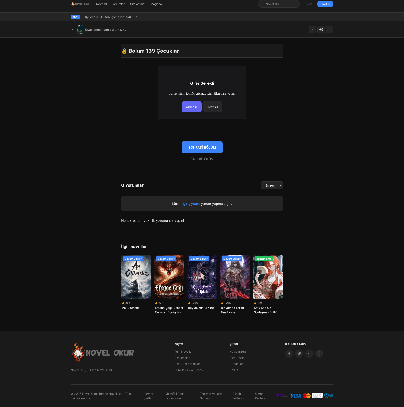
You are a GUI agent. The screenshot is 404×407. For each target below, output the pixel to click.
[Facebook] (289, 353)
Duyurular (236, 364)
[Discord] (309, 353)
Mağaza (156, 4)
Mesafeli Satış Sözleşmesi (174, 396)
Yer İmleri (118, 4)
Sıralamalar (137, 4)
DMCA (234, 370)
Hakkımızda (238, 351)
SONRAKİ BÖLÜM (202, 147)
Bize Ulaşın (237, 357)
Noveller (101, 4)
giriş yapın (191, 203)
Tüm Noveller (183, 351)
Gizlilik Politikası (238, 396)
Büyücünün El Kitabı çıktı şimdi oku (107, 17)
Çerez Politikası (261, 396)
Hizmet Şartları (148, 396)
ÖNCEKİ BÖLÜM (202, 159)
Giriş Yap (191, 107)
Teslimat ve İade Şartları (211, 396)
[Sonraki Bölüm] (329, 29)
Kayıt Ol (325, 3)
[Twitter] (299, 353)
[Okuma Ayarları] (321, 29)
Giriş (309, 3)
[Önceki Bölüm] (312, 29)
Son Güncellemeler (187, 364)
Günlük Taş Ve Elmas (188, 370)
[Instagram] (319, 353)
